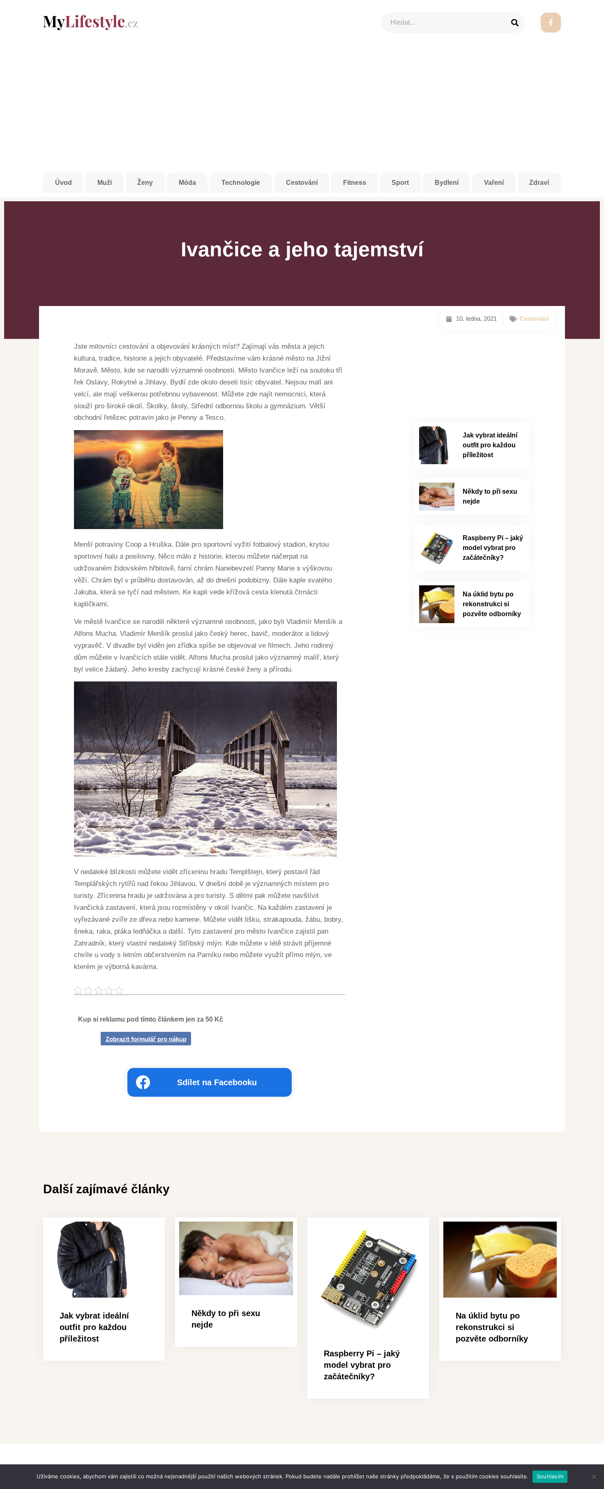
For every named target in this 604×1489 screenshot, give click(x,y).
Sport (400, 182)
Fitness (354, 182)
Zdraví (539, 182)
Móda (187, 182)
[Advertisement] (302, 110)
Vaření (494, 182)
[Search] (515, 22)
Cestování (302, 182)
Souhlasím (550, 1476)
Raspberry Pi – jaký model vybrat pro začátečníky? (493, 547)
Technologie (240, 182)
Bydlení (447, 182)
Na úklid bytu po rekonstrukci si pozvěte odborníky (492, 604)
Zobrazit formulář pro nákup (146, 1039)
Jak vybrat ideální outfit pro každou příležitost (490, 445)
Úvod (63, 182)
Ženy (145, 182)
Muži (104, 182)
